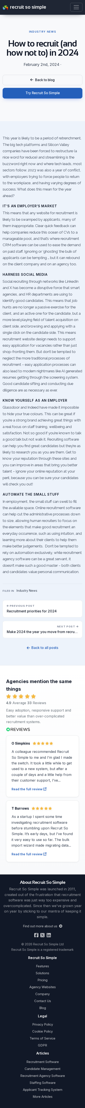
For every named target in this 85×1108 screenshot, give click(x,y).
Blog (42, 1008)
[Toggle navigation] (76, 7)
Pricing (42, 980)
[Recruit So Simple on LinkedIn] (48, 935)
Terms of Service (42, 1038)
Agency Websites (42, 987)
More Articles (43, 1097)
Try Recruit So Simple (43, 93)
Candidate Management (42, 1069)
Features (42, 966)
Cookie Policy (42, 1031)
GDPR (42, 1045)
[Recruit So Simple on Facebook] (36, 935)
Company (42, 994)
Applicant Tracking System (42, 1090)
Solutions (42, 973)
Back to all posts (44, 647)
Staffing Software (43, 1083)
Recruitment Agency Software (42, 1076)
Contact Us (42, 1001)
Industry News (27, 590)
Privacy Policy (42, 1024)
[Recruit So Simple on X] (41, 935)
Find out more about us (40, 926)
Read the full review (27, 789)
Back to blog (44, 80)
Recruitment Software (42, 1062)
